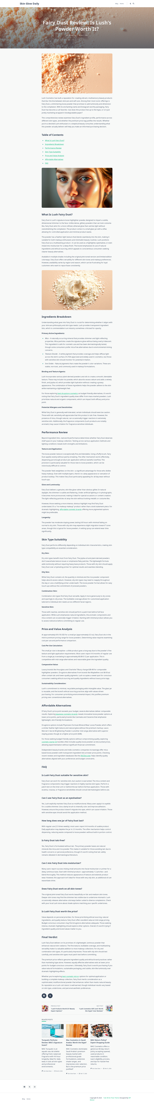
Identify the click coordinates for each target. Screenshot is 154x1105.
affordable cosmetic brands (71, 509)
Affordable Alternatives (54, 159)
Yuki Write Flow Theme (111, 1098)
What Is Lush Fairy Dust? (54, 140)
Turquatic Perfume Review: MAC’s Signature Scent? (52, 1042)
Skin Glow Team (72, 35)
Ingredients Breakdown (54, 144)
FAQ (46, 163)
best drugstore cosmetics (68, 393)
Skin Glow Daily (29, 3)
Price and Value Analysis (54, 155)
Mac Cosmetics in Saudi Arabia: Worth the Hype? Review (76, 1042)
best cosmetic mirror (70, 976)
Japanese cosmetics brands (67, 714)
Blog (116, 4)
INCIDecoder (86, 756)
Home (122, 4)
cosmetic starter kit (49, 742)
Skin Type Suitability (53, 152)
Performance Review (53, 148)
